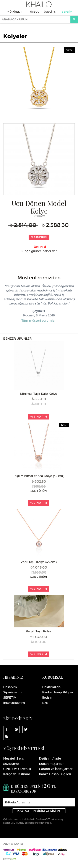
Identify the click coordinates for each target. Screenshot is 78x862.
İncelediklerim (14, 703)
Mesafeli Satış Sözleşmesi (13, 761)
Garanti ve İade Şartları (56, 769)
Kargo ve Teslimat (16, 774)
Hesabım (10, 687)
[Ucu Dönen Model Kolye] (39, 82)
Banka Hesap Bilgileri (58, 692)
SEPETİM (67, 11)
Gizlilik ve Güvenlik (17, 769)
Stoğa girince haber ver (39, 251)
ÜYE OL (34, 11)
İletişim (48, 697)
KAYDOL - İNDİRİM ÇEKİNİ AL (39, 811)
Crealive (9, 859)
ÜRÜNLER (15, 11)
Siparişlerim (12, 692)
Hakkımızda (51, 687)
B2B (45, 703)
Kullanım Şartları (52, 764)
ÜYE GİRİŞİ (50, 11)
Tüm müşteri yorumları (39, 320)
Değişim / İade (50, 758)
